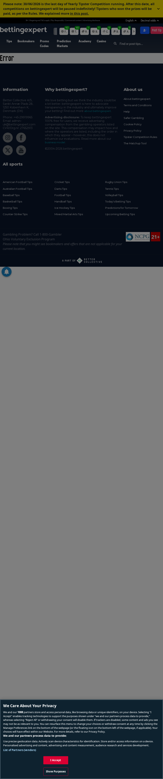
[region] (81, 739)
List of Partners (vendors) (19, 750)
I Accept (55, 760)
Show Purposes (56, 771)
